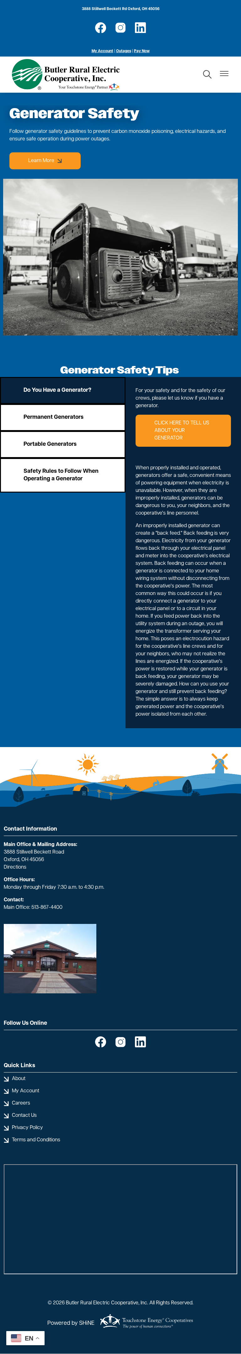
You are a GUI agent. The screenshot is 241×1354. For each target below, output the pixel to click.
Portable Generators (50, 444)
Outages (123, 51)
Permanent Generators (53, 417)
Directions (15, 867)
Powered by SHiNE (70, 1323)
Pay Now (142, 51)
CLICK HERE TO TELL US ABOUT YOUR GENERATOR (181, 431)
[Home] (65, 74)
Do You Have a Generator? (57, 390)
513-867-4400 (46, 907)
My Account (102, 51)
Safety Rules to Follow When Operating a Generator (61, 475)
